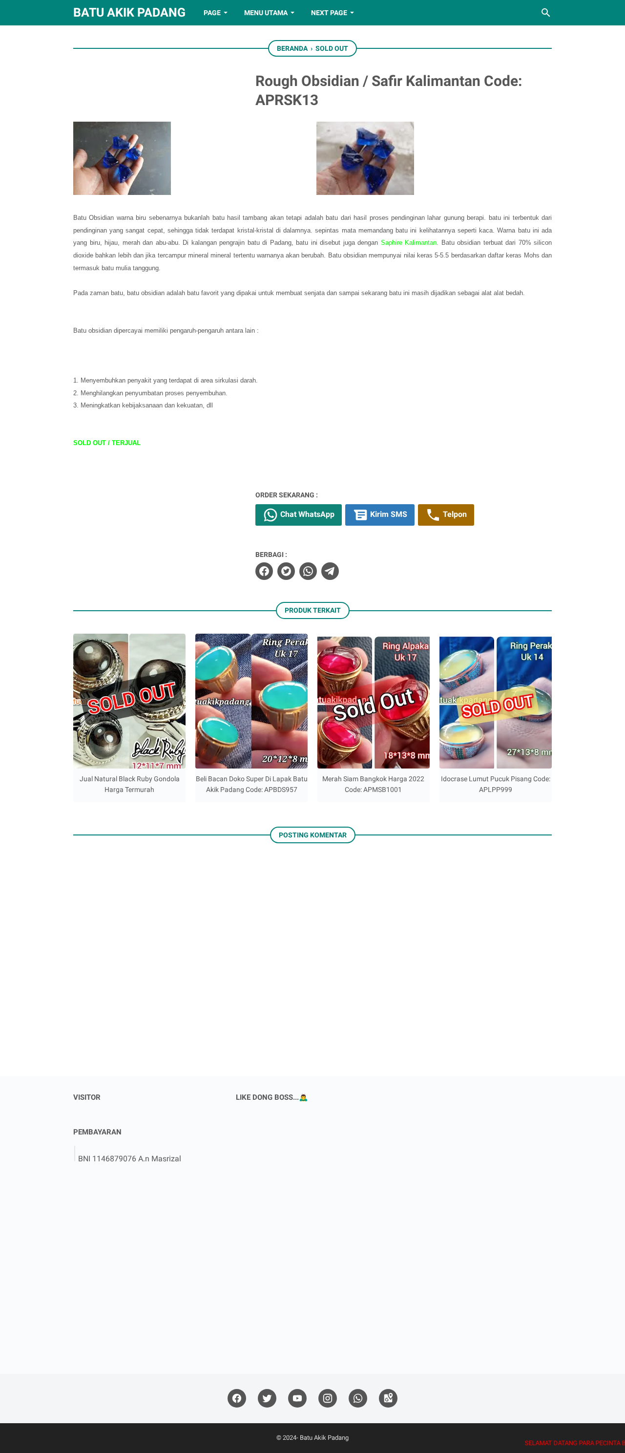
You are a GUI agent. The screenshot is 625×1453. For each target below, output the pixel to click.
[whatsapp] (308, 571)
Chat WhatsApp (306, 514)
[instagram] (327, 1398)
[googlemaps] (388, 1398)
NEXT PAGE (329, 13)
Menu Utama (266, 13)
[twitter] (286, 571)
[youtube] (297, 1398)
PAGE (212, 13)
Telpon (454, 514)
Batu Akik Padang (129, 12)
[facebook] (264, 571)
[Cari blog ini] (546, 13)
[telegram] (330, 571)
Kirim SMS (387, 514)
